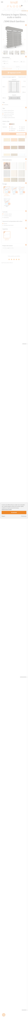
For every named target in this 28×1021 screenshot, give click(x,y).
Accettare (14, 512)
